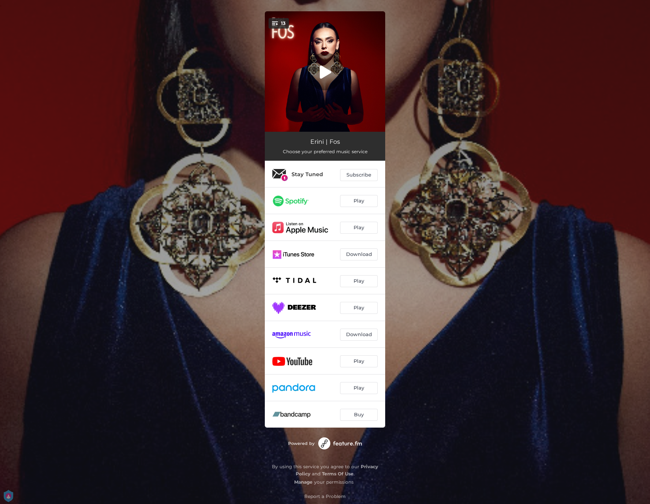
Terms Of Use (338, 474)
